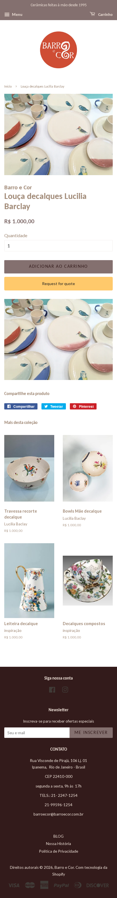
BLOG (58, 836)
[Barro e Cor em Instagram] (65, 691)
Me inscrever (91, 733)
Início (8, 86)
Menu (16, 14)
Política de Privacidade (58, 851)
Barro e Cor (64, 867)
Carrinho (105, 15)
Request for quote (58, 283)
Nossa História (58, 843)
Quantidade (15, 235)
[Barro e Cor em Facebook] (52, 691)
